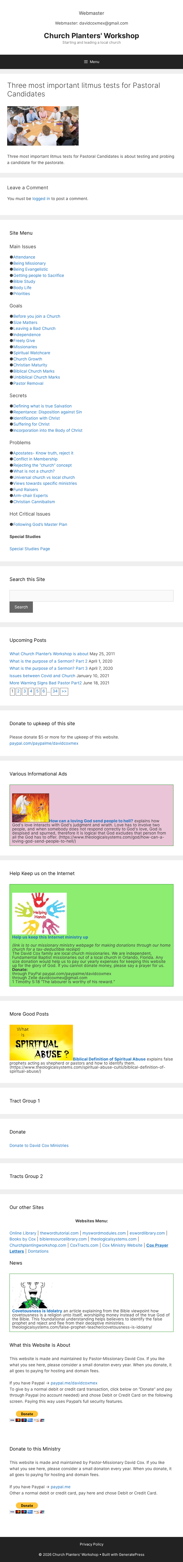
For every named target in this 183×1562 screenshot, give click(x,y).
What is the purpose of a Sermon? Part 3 (49, 668)
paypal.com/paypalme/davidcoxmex (44, 743)
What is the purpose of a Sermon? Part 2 (48, 661)
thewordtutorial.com (59, 1233)
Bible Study (24, 281)
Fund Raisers (25, 489)
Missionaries (25, 346)
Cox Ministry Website (122, 1245)
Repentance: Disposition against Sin (47, 412)
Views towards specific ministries (45, 483)
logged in (41, 198)
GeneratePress (131, 1554)
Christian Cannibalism (34, 501)
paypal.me (61, 1486)
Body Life (22, 287)
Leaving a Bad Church (34, 328)
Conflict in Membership (35, 459)
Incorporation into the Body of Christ (47, 430)
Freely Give (24, 340)
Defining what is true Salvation (42, 406)
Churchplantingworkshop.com (38, 1245)
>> (64, 691)
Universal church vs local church (44, 477)
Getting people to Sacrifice (38, 275)
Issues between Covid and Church (42, 675)
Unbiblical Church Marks (36, 377)
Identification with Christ (36, 418)
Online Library (23, 1233)
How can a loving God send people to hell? (91, 820)
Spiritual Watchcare (31, 352)
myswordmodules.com (104, 1233)
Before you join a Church (36, 316)
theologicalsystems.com (114, 1239)
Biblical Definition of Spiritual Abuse (109, 1059)
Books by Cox (23, 1239)
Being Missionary (29, 263)
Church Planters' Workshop (91, 35)
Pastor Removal (28, 383)
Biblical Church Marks (34, 371)
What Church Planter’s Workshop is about (49, 653)
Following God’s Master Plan (40, 524)
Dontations (38, 1251)
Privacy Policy (91, 1544)
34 (55, 691)
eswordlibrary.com (147, 1233)
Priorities (21, 293)
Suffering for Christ (31, 424)
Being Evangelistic (30, 269)
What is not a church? (34, 471)
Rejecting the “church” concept (42, 465)
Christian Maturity (30, 365)
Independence (27, 334)
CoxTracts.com (84, 1245)
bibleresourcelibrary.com (63, 1239)
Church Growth (27, 359)
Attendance (24, 257)
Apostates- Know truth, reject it (43, 453)
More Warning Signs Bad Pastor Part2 (46, 683)
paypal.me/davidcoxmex (74, 1383)
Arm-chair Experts (30, 495)
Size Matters (25, 322)
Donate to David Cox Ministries (39, 1145)
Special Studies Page (30, 548)
